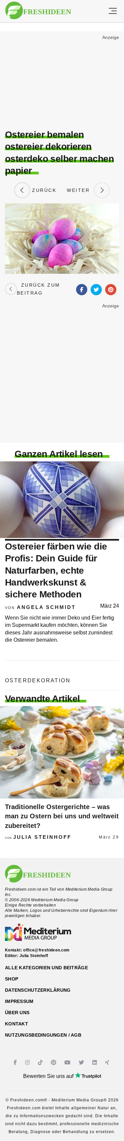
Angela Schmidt (46, 607)
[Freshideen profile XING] (108, 1062)
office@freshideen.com (46, 950)
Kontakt (16, 1023)
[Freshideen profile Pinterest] (54, 1062)
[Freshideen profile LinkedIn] (95, 1062)
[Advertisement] (62, 81)
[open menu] (113, 11)
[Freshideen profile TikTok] (41, 1062)
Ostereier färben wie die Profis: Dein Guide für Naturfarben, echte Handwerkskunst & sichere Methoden (56, 570)
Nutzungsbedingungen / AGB (43, 1035)
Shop (11, 978)
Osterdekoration (37, 680)
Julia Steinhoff (42, 837)
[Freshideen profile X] (82, 1062)
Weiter (80, 190)
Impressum (19, 1001)
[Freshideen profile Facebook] (16, 1062)
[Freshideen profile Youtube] (68, 1062)
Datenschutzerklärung (38, 990)
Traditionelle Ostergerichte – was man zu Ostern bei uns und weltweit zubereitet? (62, 816)
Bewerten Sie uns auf (49, 1076)
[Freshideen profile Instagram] (28, 1062)
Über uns (17, 1012)
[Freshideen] (38, 10)
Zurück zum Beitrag (38, 289)
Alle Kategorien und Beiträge (46, 967)
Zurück (43, 190)
